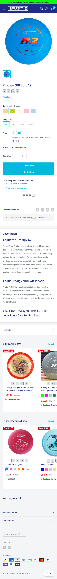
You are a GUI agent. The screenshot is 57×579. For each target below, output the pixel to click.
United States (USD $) (12, 534)
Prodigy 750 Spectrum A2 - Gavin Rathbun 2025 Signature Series (19, 389)
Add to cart (28, 165)
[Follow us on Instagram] (9, 547)
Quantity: (7, 156)
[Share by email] (52, 210)
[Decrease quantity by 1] (15, 156)
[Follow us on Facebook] (4, 547)
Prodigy (6, 97)
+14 (28, 469)
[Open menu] (4, 9)
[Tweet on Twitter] (47, 210)
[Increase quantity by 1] (29, 156)
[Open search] (41, 8)
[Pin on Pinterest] (42, 210)
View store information (16, 188)
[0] (52, 8)
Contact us (28, 172)
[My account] (46, 8)
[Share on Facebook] (37, 210)
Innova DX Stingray (13, 464)
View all (51, 344)
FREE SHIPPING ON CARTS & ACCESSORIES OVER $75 (28, 2)
